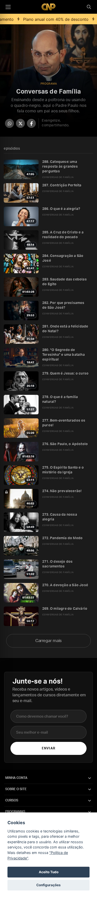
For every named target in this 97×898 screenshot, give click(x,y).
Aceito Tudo (48, 872)
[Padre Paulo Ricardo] (48, 7)
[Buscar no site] (89, 7)
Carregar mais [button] (48, 641)
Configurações (48, 885)
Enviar (48, 748)
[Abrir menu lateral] (7, 7)
